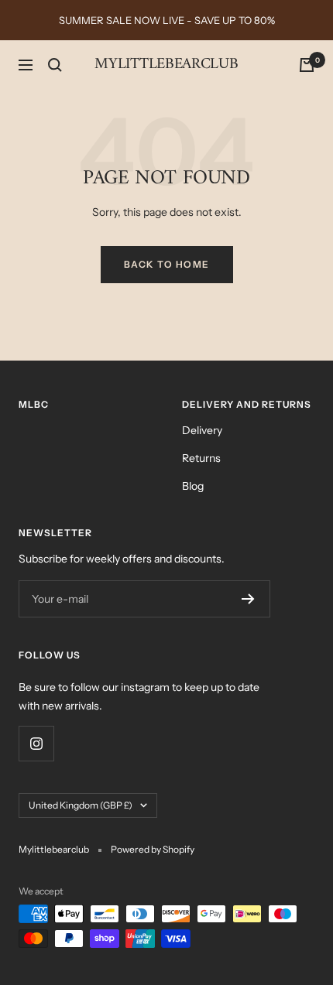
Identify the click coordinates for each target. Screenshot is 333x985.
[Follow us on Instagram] (36, 743)
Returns (201, 458)
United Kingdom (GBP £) (80, 805)
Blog (193, 486)
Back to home (167, 264)
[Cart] (306, 65)
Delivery (202, 430)
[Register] (248, 598)
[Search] (55, 65)
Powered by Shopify (152, 849)
